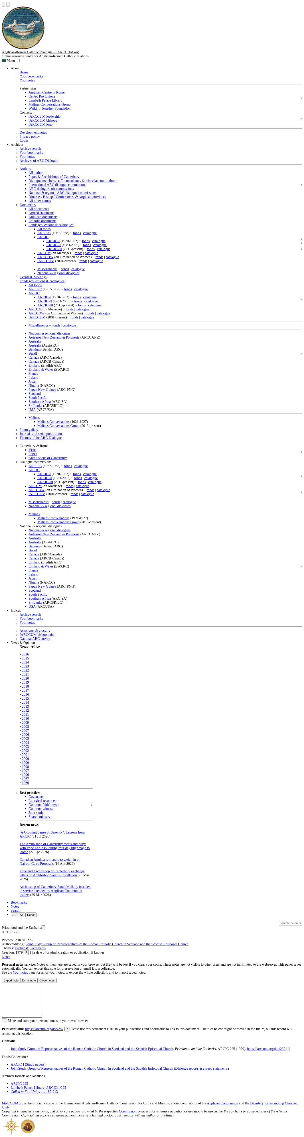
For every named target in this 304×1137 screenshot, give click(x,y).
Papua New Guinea (42, 389)
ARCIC (43, 237)
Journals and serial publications (41, 434)
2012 (25, 710)
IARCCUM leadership (44, 116)
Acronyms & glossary (35, 630)
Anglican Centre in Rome (46, 92)
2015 (25, 698)
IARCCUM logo (40, 124)
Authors (25, 168)
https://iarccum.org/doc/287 (44, 1029)
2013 (25, 706)
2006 (25, 734)
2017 (25, 690)
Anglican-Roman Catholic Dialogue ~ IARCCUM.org (40, 52)
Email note (29, 980)
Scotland (34, 393)
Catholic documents (42, 221)
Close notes (47, 980)
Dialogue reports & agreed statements (201, 1068)
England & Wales (40, 369)
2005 (25, 738)
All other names (39, 201)
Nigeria (33, 385)
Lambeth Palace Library (45, 100)
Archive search (30, 148)
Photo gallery (29, 430)
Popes (32, 454)
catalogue (90, 233)
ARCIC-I (53, 241)
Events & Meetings (33, 277)
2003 (25, 746)
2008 (25, 726)
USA (32, 410)
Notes (15, 906)
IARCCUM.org (12, 1103)
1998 (25, 767)
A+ (22, 915)
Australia (34, 341)
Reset (31, 915)
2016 (25, 694)
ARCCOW (45, 257)
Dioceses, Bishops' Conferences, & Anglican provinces (67, 197)
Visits (32, 450)
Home (24, 72)
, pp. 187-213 (34, 1091)
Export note (11, 980)
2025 (25, 658)
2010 (25, 718)
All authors (36, 173)
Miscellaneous (47, 269)
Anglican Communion (222, 1103)
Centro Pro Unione (41, 96)
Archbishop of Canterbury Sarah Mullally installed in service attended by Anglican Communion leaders (55, 891)
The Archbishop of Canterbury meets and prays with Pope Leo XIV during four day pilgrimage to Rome (55, 848)
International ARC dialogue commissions (57, 185)
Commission (127, 1111)
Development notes (33, 132)
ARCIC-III (54, 249)
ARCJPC (44, 233)
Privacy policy (30, 136)
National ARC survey (35, 638)
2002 (25, 750)
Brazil (32, 353)
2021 (25, 674)
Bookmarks (19, 902)
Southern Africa (39, 401)
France (33, 373)
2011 (25, 714)
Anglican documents (42, 217)
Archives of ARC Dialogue (39, 160)
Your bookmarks (31, 76)
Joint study (36, 813)
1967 (25, 779)
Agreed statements (41, 213)
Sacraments (38, 948)
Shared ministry (39, 817)
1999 (25, 763)
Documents (28, 205)
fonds (77, 233)
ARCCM (44, 253)
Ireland (33, 377)
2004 (25, 742)
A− (14, 915)
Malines (34, 418)
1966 (25, 783)
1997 (25, 771)
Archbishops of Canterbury (47, 458)
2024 (25, 662)
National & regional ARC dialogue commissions (62, 193)
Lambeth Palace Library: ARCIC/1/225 (38, 1087)
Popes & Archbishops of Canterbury (53, 177)
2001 (25, 755)
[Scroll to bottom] (8, 4)
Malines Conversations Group (49, 104)
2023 (25, 666)
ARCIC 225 (19, 1083)
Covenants (35, 796)
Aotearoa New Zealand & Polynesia (53, 337)
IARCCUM (45, 261)
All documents (38, 209)
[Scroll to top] (3, 4)
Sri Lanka (35, 405)
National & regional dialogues (58, 273)
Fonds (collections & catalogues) (51, 225)
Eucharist (21, 948)
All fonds (44, 229)
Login (24, 140)
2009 (25, 722)
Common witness (40, 809)
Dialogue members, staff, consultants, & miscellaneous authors (72, 181)
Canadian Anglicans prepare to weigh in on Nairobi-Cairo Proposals (50, 861)
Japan (32, 381)
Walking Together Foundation (49, 108)
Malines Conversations (53, 422)
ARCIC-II (53, 245)
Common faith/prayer (43, 805)
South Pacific (37, 397)
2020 (25, 678)
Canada (33, 357)
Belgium (34, 349)
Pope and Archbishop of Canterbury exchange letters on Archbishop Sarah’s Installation (52, 873)
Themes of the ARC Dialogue (41, 438)
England (34, 365)
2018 (25, 686)
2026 (25, 654)
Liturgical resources (42, 800)
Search (15, 910)
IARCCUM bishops (42, 120)
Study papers (35, 1064)
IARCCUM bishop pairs (37, 634)
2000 (25, 759)
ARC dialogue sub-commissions (51, 189)
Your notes (27, 80)
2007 (25, 730)
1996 (25, 775)
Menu (10, 60)
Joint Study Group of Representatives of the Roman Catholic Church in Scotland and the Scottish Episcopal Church (107, 944)
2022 (25, 670)
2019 (25, 682)
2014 (25, 702)
